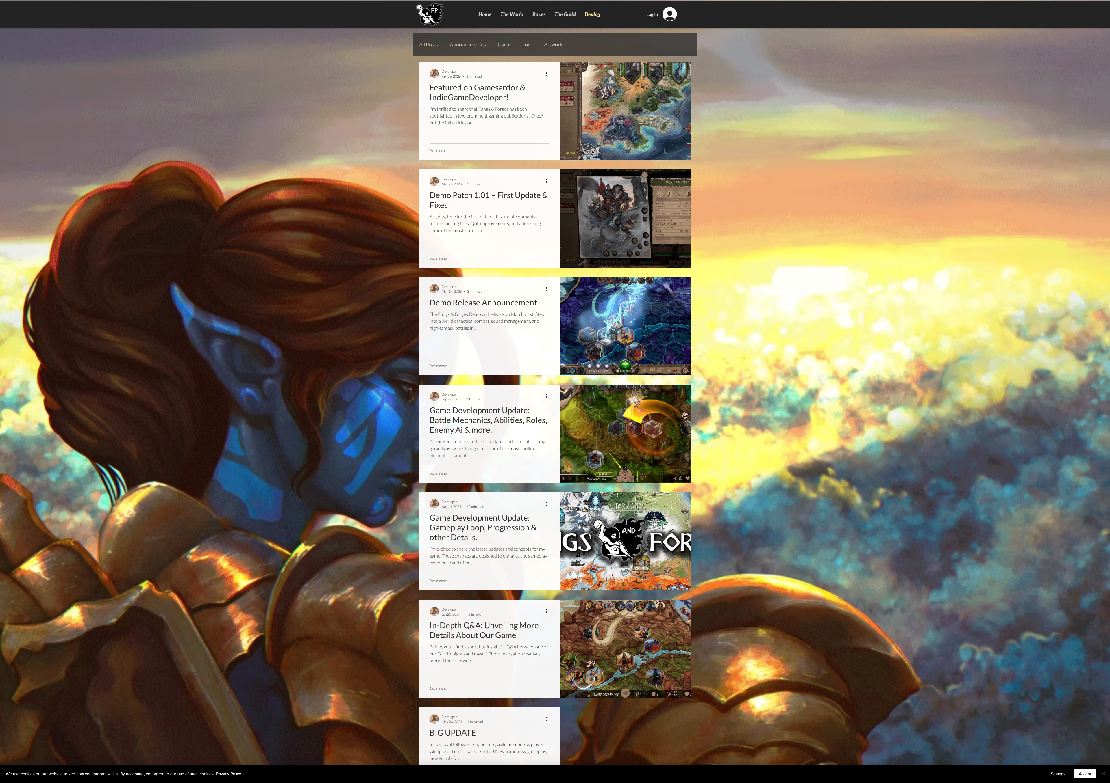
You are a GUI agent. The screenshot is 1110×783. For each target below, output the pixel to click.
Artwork (553, 44)
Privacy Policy (228, 774)
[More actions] (548, 73)
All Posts (428, 44)
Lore (527, 44)
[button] (539, 14)
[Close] (1103, 773)
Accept (1085, 774)
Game (504, 44)
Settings (1058, 774)
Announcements (468, 44)
